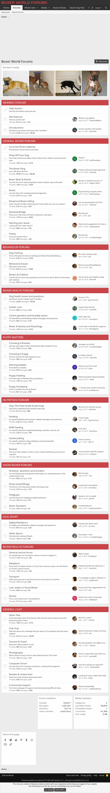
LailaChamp (65, 711)
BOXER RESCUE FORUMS (18, 547)
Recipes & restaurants (20, 674)
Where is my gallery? (86, 118)
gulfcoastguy (95, 160)
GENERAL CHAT (12, 609)
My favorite (83, 235)
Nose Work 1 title (85, 534)
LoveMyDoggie (95, 237)
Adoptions (14, 563)
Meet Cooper (83, 554)
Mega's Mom (94, 183)
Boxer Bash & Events (20, 179)
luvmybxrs (93, 319)
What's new (30, 7)
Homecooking (16, 438)
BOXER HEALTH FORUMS (18, 290)
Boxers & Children (18, 274)
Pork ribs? (82, 428)
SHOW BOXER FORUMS (17, 465)
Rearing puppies (17, 364)
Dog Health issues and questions (26, 296)
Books (12, 190)
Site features (16, 116)
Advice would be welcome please (91, 377)
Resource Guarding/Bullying (89, 265)
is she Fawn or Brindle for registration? (93, 326)
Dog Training (16, 252)
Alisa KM (92, 279)
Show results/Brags (19, 483)
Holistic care (15, 307)
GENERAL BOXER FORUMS (19, 141)
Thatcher (92, 205)
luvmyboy (93, 487)
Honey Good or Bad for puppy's (91, 451)
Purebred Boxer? (85, 505)
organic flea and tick (86, 307)
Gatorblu (92, 131)
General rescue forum (21, 552)
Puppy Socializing (18, 386)
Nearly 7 (81, 157)
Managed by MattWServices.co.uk (77, 780)
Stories (12, 595)
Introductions (16, 127)
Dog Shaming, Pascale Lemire (90, 191)
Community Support (20, 685)
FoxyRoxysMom (95, 508)
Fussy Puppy (83, 418)
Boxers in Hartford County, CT (90, 180)
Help (95, 775)
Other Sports (16, 533)
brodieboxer (94, 390)
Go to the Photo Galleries (22, 146)
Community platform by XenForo (42, 780)
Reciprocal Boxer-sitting (21, 201)
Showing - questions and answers (27, 470)
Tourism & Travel (18, 641)
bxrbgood (92, 556)
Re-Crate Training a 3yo (87, 254)
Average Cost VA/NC (86, 344)
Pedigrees (14, 494)
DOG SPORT (10, 517)
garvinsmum (93, 300)
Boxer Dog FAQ (77, 7)
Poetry (12, 233)
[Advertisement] (55, 39)
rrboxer (92, 620)
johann (91, 498)
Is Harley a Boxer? (85, 355)
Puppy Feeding (17, 375)
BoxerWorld (9, 775)
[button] (37, 7)
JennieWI (93, 656)
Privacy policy (86, 775)
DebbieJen (93, 599)
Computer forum (18, 663)
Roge (92, 379)
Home (6, 7)
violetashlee (95, 667)
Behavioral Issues (18, 263)
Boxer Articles (59, 7)
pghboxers (93, 580)
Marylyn (93, 454)
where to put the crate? (87, 366)
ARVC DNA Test (84, 317)
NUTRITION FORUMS (16, 400)
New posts (5, 12)
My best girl (83, 213)
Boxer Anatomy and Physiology (25, 326)
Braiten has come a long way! (90, 597)
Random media (11, 67)
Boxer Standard (17, 505)
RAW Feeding (16, 427)
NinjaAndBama (95, 120)
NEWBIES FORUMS (14, 102)
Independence (95, 689)
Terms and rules (72, 775)
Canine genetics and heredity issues (28, 315)
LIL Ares (92, 526)
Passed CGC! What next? (88, 523)
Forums (17, 7)
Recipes (13, 449)
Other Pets (14, 615)
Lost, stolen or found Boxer (23, 587)
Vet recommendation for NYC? (90, 202)
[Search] (106, 7)
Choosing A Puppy (18, 353)
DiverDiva (93, 431)
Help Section (15, 108)
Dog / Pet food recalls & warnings (26, 405)
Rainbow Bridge (17, 211)
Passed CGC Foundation (88, 485)
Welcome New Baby (86, 686)
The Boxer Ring (17, 168)
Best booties (83, 473)
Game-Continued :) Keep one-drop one (93, 631)
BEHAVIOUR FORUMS (16, 247)
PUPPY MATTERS (13, 337)
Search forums (17, 12)
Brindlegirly (93, 329)
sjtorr (91, 368)
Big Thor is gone (84, 617)
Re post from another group (89, 407)
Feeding (13, 416)
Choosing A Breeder (19, 343)
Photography (16, 652)
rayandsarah (94, 226)
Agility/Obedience (18, 522)
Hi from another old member (90, 129)
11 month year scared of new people (92, 387)
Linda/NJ (92, 172)
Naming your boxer (19, 222)
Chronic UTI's (83, 297)
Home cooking (84, 439)
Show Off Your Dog (19, 155)
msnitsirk (92, 568)
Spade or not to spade (87, 496)
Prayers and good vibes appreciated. (93, 170)
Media (44, 7)
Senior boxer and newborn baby (91, 277)
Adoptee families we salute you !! (91, 566)
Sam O (91, 442)
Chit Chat (14, 628)
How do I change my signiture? (90, 664)
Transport (14, 576)
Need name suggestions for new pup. (93, 224)
